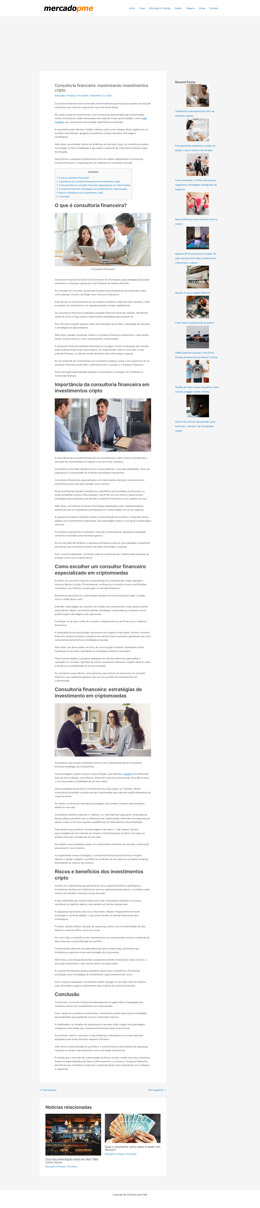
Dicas (202, 8)
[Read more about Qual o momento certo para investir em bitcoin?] (133, 1128)
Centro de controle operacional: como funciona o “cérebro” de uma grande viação (195, 426)
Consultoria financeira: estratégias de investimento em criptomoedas (91, 189)
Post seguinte (157, 1090)
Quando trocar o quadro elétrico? (192, 292)
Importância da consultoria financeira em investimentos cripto (88, 181)
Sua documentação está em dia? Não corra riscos (71, 1160)
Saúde (178, 8)
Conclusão (63, 196)
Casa (142, 8)
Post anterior (48, 1090)
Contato (214, 8)
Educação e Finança (159, 8)
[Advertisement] (130, 39)
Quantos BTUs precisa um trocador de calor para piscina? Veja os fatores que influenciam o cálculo (195, 258)
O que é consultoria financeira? (72, 177)
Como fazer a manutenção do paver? (194, 322)
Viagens (190, 8)
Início (132, 8)
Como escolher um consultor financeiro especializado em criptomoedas (93, 185)
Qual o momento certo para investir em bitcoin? (132, 1148)
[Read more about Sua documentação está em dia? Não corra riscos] (73, 1134)
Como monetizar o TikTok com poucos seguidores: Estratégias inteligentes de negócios (196, 185)
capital (127, 774)
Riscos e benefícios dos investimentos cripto (79, 192)
